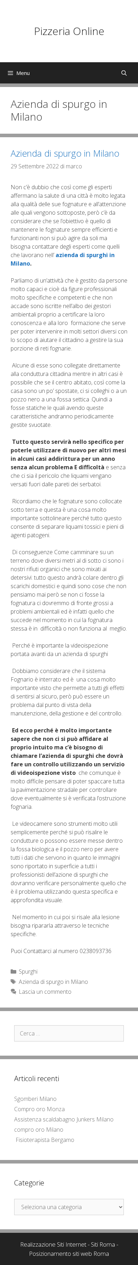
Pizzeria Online (69, 31)
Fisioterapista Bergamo (45, 1140)
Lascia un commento (45, 992)
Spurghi (28, 971)
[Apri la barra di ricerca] (124, 72)
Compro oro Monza (39, 1109)
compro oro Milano (38, 1129)
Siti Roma (103, 1244)
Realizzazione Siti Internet (53, 1244)
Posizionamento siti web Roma (69, 1253)
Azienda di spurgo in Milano (65, 153)
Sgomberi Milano (35, 1099)
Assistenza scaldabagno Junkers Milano (64, 1119)
